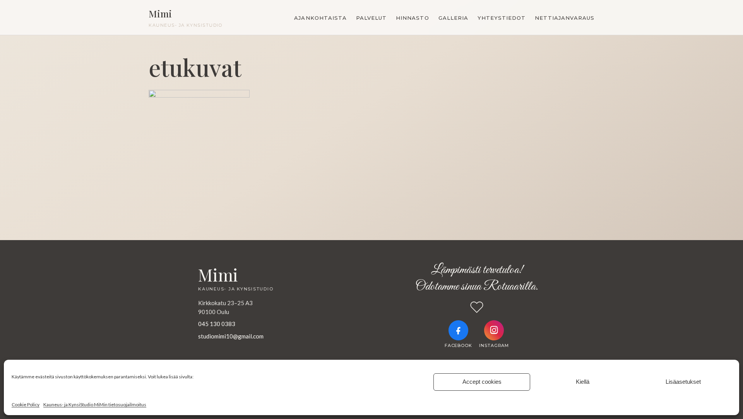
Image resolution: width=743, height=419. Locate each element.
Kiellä (582, 381)
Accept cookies (482, 381)
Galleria (453, 18)
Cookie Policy (25, 404)
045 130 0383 (216, 323)
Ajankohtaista (320, 18)
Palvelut (371, 18)
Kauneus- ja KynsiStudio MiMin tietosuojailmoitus (94, 404)
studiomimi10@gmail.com (231, 336)
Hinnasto (412, 18)
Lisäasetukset (683, 381)
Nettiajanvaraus (564, 18)
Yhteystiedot (502, 18)
